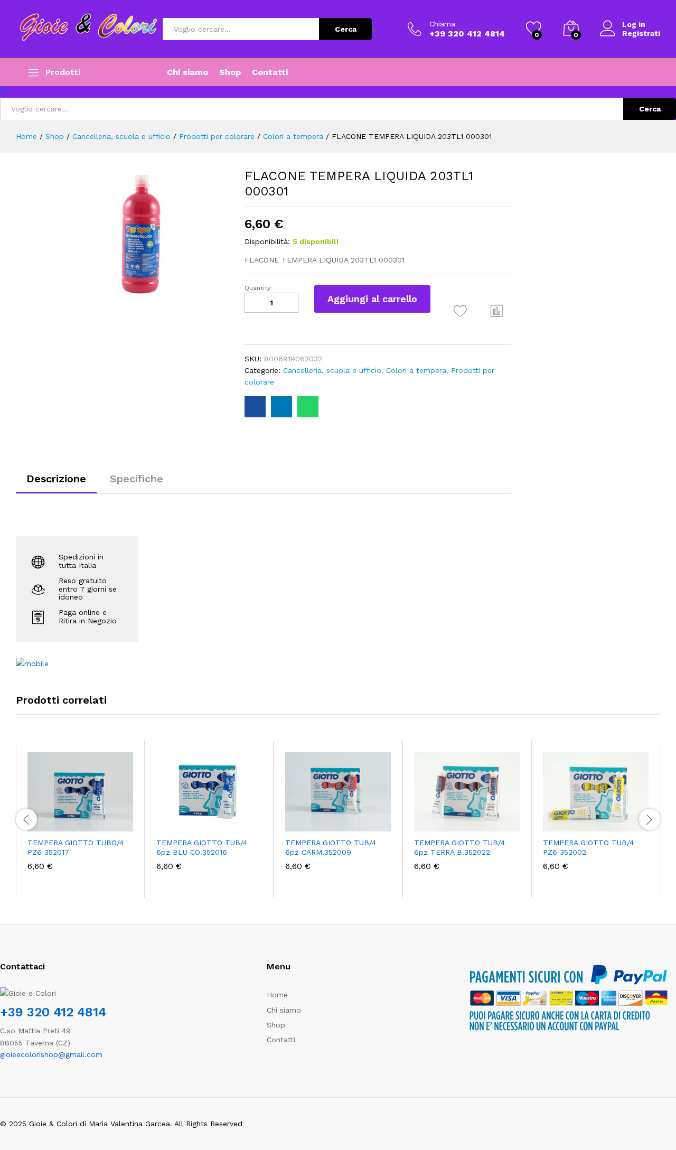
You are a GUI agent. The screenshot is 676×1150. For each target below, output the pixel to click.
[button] (497, 311)
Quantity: (258, 288)
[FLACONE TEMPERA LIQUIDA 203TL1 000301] (255, 406)
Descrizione (56, 478)
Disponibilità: (267, 241)
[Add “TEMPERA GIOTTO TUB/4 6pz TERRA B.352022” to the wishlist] (476, 820)
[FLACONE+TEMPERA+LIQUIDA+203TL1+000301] (281, 406)
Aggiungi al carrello (372, 298)
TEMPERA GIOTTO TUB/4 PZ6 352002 (588, 847)
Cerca (345, 29)
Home (277, 994)
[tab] (56, 483)
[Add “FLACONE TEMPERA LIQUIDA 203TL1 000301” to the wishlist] (460, 311)
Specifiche (136, 478)
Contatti (270, 72)
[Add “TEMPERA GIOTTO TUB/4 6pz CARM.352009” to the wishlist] (347, 820)
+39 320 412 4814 (53, 1012)
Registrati (641, 33)
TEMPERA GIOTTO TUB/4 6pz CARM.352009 (330, 847)
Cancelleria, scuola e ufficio (332, 370)
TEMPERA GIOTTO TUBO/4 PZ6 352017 (75, 847)
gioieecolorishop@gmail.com (51, 1054)
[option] (80, 819)
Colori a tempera (416, 370)
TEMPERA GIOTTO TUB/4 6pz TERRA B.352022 (459, 847)
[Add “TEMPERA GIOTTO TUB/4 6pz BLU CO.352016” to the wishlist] (219, 820)
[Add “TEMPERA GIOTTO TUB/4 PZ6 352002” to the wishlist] (605, 820)
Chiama (442, 24)
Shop (230, 72)
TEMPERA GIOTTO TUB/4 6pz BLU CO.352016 (201, 847)
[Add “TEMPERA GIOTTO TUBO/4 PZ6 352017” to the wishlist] (90, 820)
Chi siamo (187, 72)
